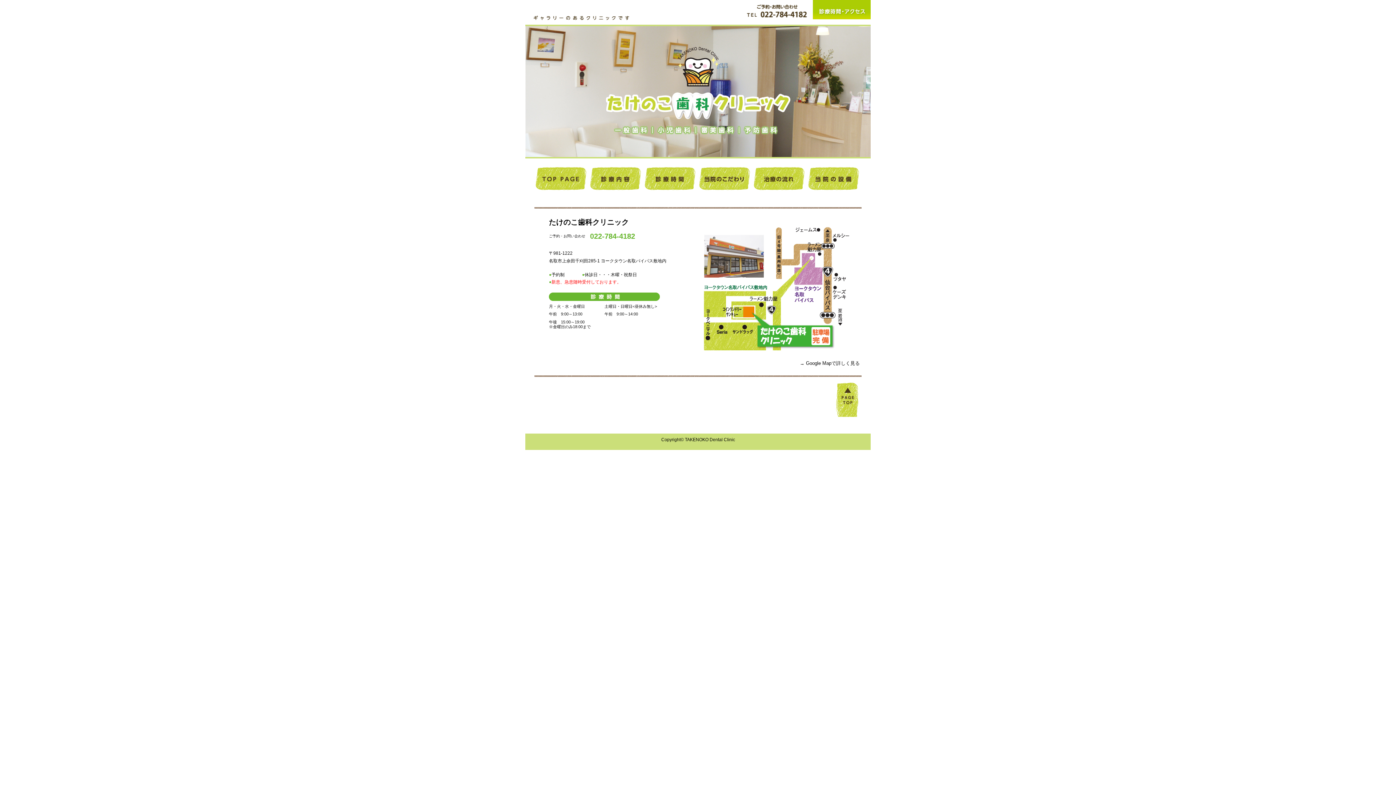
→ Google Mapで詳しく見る (830, 363)
